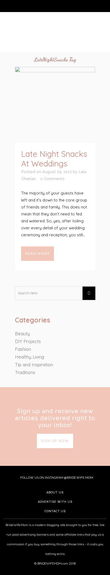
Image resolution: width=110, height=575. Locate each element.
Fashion (23, 349)
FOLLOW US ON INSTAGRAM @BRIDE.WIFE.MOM (56, 477)
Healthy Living (29, 357)
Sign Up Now (55, 441)
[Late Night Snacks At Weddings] (55, 105)
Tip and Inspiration (34, 364)
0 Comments (52, 178)
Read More (37, 254)
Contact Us (55, 511)
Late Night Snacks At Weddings (54, 159)
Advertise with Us (55, 502)
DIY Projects (28, 341)
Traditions (25, 372)
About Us (55, 492)
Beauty (22, 333)
